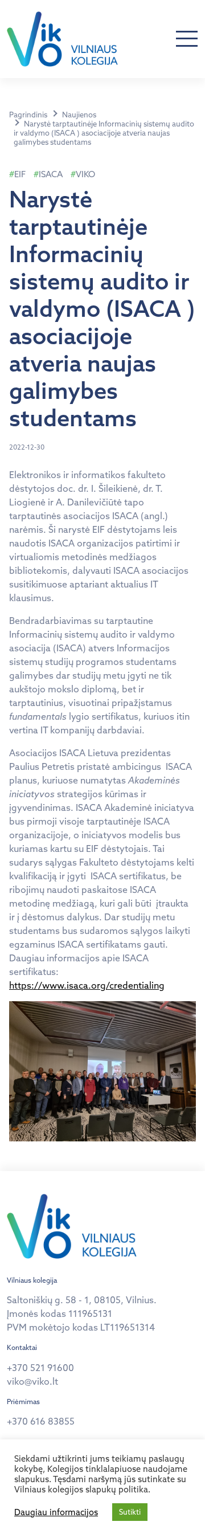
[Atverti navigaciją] (186, 39)
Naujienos (79, 114)
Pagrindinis (28, 114)
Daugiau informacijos (56, 1512)
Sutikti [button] (130, 1511)
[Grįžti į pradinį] (62, 39)
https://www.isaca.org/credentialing (87, 985)
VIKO (85, 174)
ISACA (51, 174)
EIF (20, 174)
